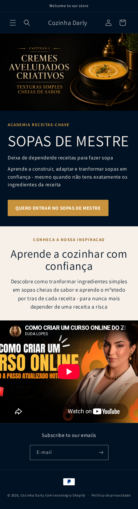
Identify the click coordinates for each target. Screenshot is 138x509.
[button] (13, 23)
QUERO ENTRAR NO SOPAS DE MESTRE (58, 208)
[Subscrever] (101, 452)
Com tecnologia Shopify (65, 495)
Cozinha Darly (32, 495)
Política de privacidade (111, 495)
